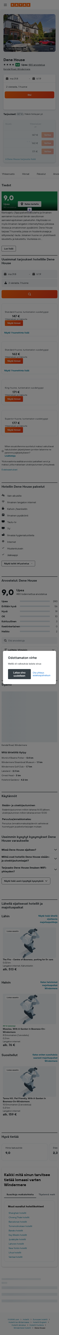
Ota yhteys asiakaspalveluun (41, 674)
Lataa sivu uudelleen (19, 674)
